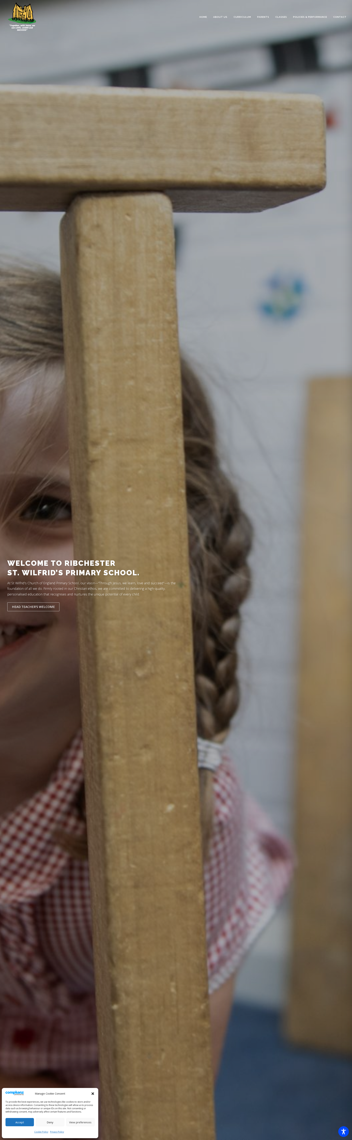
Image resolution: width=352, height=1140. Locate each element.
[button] (93, 1093)
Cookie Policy (41, 1131)
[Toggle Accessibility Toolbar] (343, 1131)
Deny (50, 1122)
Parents (263, 17)
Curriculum (242, 17)
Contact (339, 17)
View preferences (80, 1122)
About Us (220, 17)
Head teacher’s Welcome (33, 607)
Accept (19, 1122)
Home (203, 17)
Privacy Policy (57, 1131)
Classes (281, 17)
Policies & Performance (310, 17)
